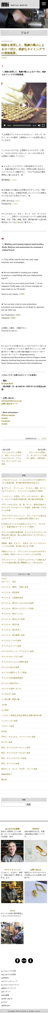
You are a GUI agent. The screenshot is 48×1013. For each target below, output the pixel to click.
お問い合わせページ (9, 404)
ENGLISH (6, 1006)
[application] (24, 105)
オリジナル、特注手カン (11, 630)
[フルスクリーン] (43, 125)
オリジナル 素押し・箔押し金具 (14, 587)
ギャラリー (6, 992)
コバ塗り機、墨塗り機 (10, 699)
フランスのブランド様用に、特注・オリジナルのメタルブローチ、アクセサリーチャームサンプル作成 (11, 458)
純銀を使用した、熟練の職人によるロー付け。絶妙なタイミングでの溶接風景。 (23, 49)
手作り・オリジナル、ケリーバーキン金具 (18, 737)
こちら (14, 180)
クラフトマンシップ (12, 870)
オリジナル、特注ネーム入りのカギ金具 (17, 603)
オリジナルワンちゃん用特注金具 (14, 662)
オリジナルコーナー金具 (11, 646)
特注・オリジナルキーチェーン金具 (15, 747)
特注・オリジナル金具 (10, 763)
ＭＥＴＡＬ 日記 (8, 582)
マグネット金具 (7, 726)
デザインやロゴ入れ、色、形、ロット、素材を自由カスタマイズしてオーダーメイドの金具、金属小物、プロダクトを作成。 (23, 507)
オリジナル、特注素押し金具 (13, 635)
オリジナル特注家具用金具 (12, 678)
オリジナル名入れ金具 (10, 667)
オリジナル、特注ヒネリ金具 (13, 619)
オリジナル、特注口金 (10, 624)
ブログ (4, 58)
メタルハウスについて (10, 985)
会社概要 (5, 995)
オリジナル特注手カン (10, 683)
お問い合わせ (35, 870)
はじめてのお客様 (12, 829)
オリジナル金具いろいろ (11, 689)
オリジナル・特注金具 (10, 592)
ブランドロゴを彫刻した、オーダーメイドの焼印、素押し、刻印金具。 (37, 455)
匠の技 (4, 731)
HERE (22, 294)
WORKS (35, 829)
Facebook (5, 421)
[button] (24, 105)
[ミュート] (39, 125)
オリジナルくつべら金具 (11, 640)
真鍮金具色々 (6, 774)
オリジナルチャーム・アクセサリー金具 (17, 651)
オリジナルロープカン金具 (12, 657)
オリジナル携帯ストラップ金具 (13, 672)
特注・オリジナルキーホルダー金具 (15, 753)
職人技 (4, 779)
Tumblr (4, 424)
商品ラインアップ (9, 988)
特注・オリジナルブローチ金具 (13, 758)
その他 (4, 705)
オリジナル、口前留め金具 (12, 598)
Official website (8, 415)
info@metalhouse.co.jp (11, 401)
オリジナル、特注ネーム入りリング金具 (17, 608)
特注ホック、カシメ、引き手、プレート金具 (19, 769)
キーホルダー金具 (8, 694)
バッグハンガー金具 (9, 721)
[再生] (4, 125)
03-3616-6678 (7, 384)
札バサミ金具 (6, 742)
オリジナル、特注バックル (12, 614)
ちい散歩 (5, 710)
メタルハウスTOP (9, 971)
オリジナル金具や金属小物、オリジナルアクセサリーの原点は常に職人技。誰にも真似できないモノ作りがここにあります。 (23, 535)
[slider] (22, 125)
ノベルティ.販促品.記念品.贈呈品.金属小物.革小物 (21, 715)
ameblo (4, 418)
